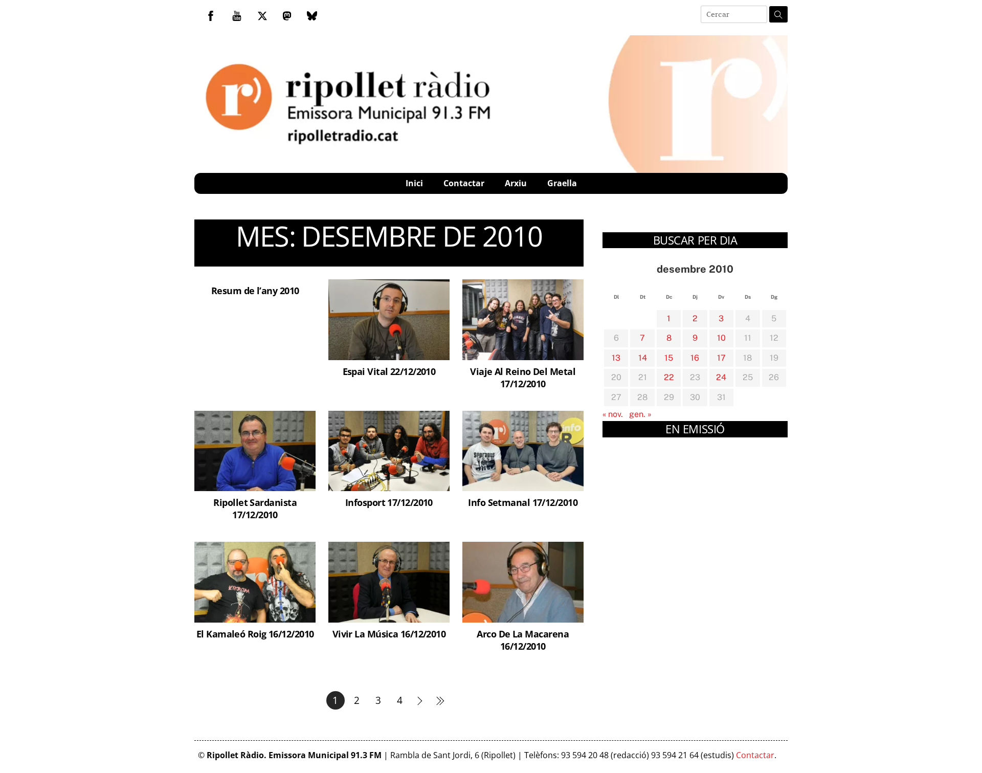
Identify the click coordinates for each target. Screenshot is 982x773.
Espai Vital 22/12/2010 (389, 371)
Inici (414, 183)
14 (642, 358)
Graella (562, 183)
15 (668, 358)
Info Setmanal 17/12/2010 (522, 502)
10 (721, 338)
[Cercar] (778, 14)
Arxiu (516, 183)
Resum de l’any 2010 (255, 290)
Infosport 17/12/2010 (389, 502)
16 (694, 358)
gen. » (640, 414)
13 (616, 358)
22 (669, 377)
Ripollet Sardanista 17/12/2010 (255, 508)
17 (721, 358)
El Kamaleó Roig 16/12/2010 (255, 633)
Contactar (463, 183)
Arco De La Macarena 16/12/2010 (523, 639)
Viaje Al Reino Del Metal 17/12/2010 (522, 377)
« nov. (612, 414)
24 (721, 377)
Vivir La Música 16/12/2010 (389, 633)
